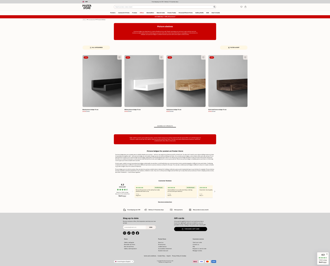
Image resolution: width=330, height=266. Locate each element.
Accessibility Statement (165, 248)
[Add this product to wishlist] (119, 57)
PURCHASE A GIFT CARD (192, 229)
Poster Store (169, 260)
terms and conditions (150, 256)
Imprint (169, 256)
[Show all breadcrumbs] (84, 19)
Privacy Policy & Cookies (179, 256)
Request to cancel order (199, 248)
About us (160, 242)
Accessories (91, 19)
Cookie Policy (161, 256)
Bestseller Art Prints (129, 244)
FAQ (194, 246)
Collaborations (162, 246)
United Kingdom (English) (124, 261)
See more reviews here (165, 202)
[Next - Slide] (214, 191)
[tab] (241, 7)
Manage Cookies (197, 250)
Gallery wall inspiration (130, 248)
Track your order (197, 242)
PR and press (162, 244)
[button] (323, 258)
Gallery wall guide (129, 242)
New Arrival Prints (129, 246)
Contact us (196, 244)
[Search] (214, 7)
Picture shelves (101, 19)
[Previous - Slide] (132, 191)
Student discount (163, 250)
